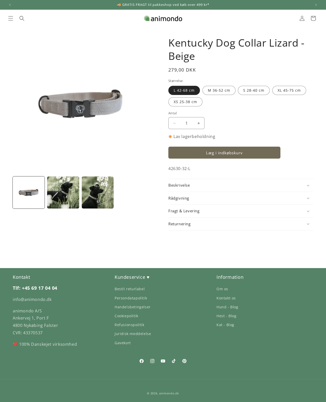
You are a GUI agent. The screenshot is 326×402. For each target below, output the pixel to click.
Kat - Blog (225, 324)
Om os (222, 288)
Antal (172, 113)
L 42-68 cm (184, 90)
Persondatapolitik (131, 298)
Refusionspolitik (129, 324)
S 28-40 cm (253, 90)
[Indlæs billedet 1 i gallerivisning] (29, 192)
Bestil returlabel (130, 288)
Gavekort (123, 342)
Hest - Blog (226, 315)
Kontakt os (226, 298)
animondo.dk (169, 393)
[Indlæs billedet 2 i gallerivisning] (63, 192)
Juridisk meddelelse (133, 333)
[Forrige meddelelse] (10, 5)
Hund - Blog (227, 306)
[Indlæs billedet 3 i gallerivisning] (98, 192)
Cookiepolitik (126, 315)
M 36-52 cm (219, 90)
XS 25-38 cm (185, 101)
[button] (10, 18)
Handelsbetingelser (133, 306)
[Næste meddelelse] (316, 5)
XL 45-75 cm (289, 90)
